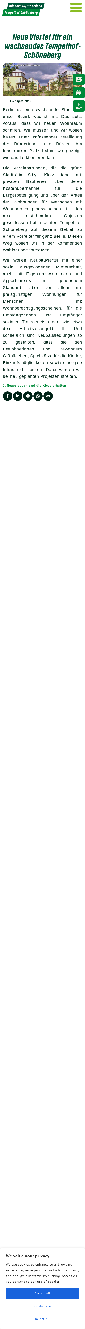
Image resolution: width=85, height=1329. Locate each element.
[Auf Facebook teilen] (7, 396)
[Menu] (76, 7)
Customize (42, 1306)
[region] (42, 1288)
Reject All (42, 1319)
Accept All (42, 1293)
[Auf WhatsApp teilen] (38, 396)
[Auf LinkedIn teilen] (17, 396)
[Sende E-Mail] (48, 396)
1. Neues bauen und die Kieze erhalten (34, 385)
